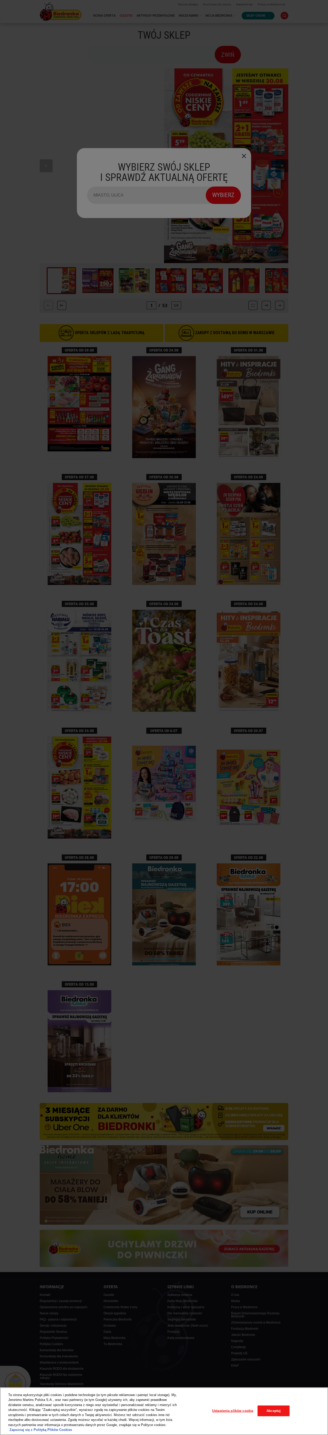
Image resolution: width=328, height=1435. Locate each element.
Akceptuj (273, 1411)
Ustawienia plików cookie (232, 1411)
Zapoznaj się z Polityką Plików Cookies (40, 1430)
